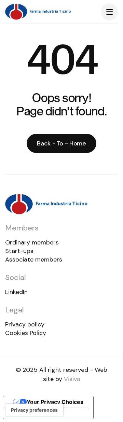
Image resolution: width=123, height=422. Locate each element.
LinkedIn (16, 292)
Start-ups (19, 251)
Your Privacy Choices (55, 401)
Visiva (72, 379)
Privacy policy (24, 324)
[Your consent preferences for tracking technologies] (34, 410)
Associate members (33, 259)
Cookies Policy (25, 333)
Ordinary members (32, 242)
